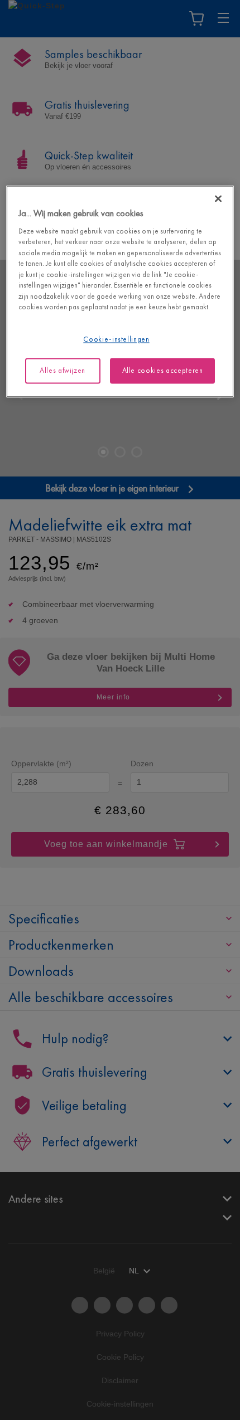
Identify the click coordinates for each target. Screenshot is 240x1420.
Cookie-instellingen (116, 339)
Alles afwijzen (62, 370)
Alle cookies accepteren (162, 370)
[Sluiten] (218, 199)
